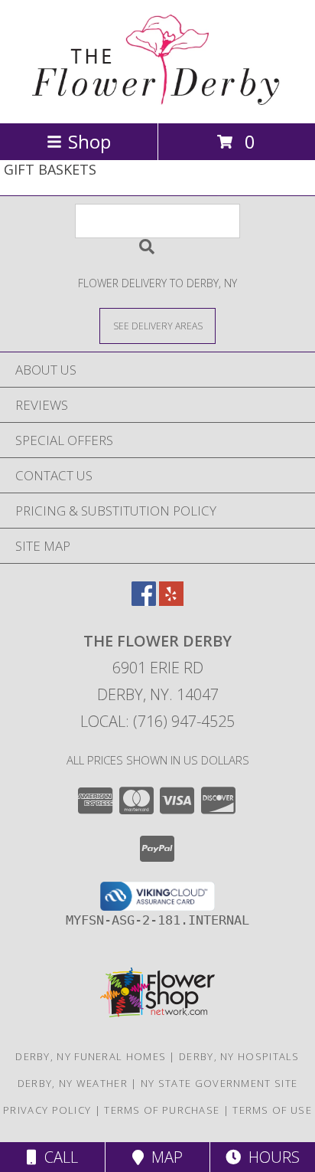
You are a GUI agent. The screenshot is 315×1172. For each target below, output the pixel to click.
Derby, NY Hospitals (239, 1056)
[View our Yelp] (171, 601)
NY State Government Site (219, 1083)
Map (163, 1157)
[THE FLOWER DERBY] (158, 100)
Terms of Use (272, 1110)
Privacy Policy (47, 1110)
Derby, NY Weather (73, 1083)
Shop (89, 141)
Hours (270, 1157)
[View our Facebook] (144, 601)
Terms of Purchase (161, 1110)
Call (57, 1157)
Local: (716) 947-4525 (157, 721)
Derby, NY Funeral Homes (90, 1056)
